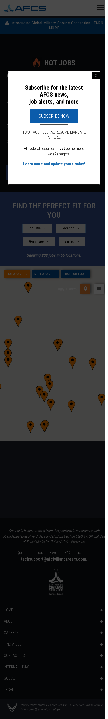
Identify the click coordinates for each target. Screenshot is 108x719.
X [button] (96, 75)
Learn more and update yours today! (54, 164)
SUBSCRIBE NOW (54, 116)
